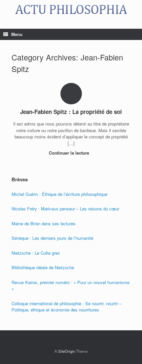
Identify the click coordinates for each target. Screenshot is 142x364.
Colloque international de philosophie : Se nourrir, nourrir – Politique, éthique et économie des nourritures (67, 306)
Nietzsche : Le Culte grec (36, 253)
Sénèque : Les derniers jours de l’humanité (52, 238)
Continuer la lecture (69, 153)
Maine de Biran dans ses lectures (44, 223)
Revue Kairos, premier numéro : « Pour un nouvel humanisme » (70, 285)
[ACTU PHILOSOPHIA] (71, 9)
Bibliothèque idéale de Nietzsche (43, 267)
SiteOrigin (66, 351)
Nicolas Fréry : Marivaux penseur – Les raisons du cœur (65, 208)
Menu (16, 34)
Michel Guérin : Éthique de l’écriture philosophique (59, 194)
